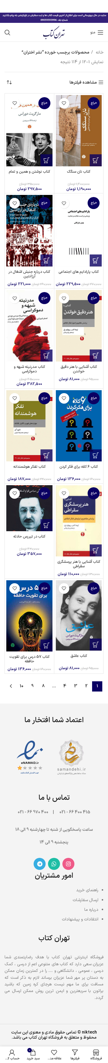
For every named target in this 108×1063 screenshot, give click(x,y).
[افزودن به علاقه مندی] (64, 103)
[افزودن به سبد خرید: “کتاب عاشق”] (96, 645)
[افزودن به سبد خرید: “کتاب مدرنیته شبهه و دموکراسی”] (46, 356)
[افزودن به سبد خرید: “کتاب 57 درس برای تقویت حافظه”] (46, 645)
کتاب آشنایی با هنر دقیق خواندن (79, 369)
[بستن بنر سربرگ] (7, 6)
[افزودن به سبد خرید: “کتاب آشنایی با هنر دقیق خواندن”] (96, 356)
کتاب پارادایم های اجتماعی (78, 272)
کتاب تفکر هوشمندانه (29, 467)
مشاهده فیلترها (83, 82)
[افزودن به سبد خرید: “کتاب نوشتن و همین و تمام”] (46, 160)
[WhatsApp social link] (54, 864)
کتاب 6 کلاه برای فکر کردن (78, 467)
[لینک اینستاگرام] (68, 864)
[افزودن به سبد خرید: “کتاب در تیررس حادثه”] (46, 525)
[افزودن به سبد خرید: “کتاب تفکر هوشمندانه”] (46, 455)
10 (21, 686)
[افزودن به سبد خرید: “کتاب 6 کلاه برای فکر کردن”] (96, 455)
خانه (99, 52)
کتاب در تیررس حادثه (29, 536)
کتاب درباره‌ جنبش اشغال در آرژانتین (29, 274)
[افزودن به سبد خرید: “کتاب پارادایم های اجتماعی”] (96, 260)
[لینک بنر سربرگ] (63, 6)
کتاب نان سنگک (78, 171)
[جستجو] (8, 32)
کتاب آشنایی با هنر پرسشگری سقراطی (78, 564)
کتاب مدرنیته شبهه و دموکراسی (29, 369)
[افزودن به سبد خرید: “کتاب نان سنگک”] (96, 160)
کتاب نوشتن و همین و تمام (29, 171)
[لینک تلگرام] (40, 864)
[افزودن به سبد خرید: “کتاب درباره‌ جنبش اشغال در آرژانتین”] (46, 260)
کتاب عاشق (78, 656)
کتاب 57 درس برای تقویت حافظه (29, 659)
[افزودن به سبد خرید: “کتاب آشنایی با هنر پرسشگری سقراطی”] (96, 550)
